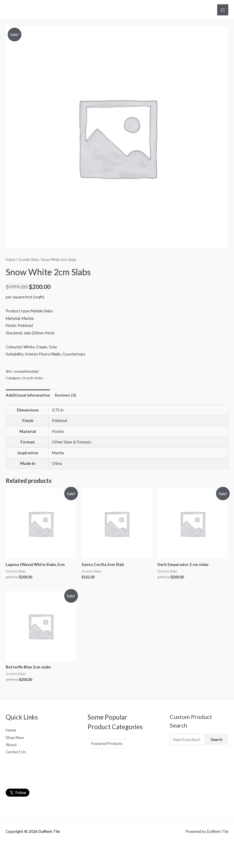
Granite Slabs (28, 260)
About (11, 744)
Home (10, 260)
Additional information (28, 395)
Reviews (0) (65, 395)
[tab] (28, 395)
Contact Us (16, 751)
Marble (58, 431)
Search (217, 739)
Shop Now (15, 737)
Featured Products (106, 743)
